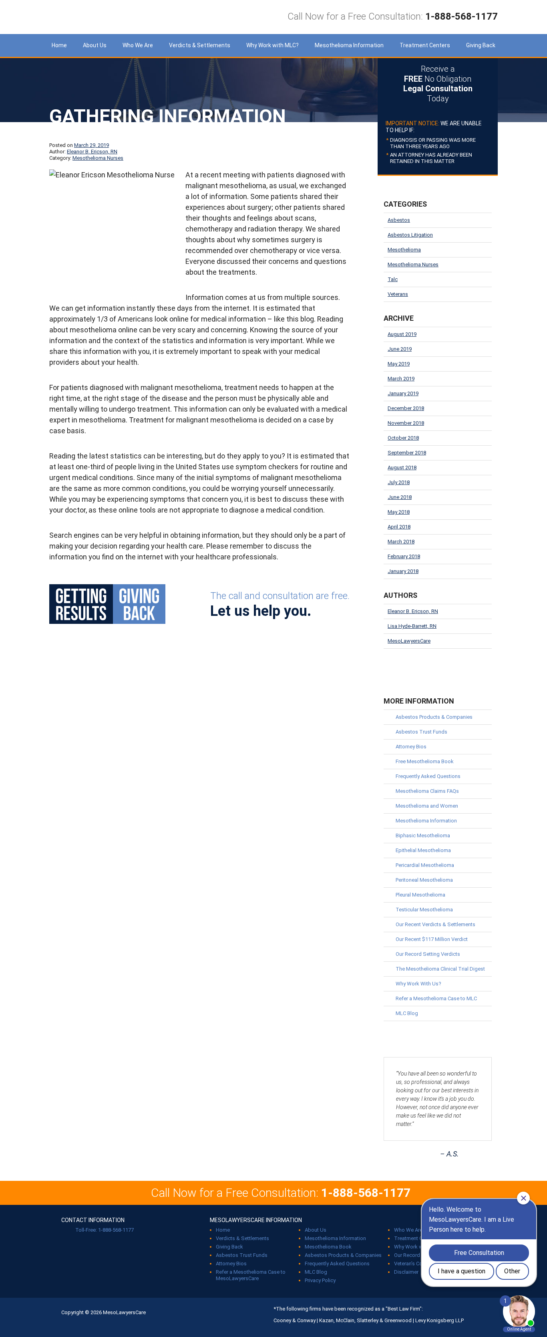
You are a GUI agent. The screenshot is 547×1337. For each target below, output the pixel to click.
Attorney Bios (411, 747)
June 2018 (400, 497)
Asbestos (399, 220)
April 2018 (399, 527)
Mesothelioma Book (328, 1247)
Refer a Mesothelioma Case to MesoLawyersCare (251, 1275)
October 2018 (403, 438)
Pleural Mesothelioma (420, 895)
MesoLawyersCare (109, 17)
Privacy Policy (320, 1280)
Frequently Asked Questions (428, 776)
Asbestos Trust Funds (421, 732)
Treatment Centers (425, 45)
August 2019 (402, 334)
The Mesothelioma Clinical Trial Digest (440, 969)
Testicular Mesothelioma (424, 910)
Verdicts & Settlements (199, 45)
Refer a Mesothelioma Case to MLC (436, 998)
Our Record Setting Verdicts (428, 954)
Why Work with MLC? (272, 45)
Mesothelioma (404, 250)
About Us (95, 45)
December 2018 (406, 408)
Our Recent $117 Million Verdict (432, 939)
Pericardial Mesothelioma (425, 865)
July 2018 (399, 482)
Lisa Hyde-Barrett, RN (412, 626)
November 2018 (406, 423)
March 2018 (401, 542)
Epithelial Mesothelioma (423, 850)
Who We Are (138, 45)
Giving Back (480, 45)
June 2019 (400, 349)
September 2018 (407, 453)
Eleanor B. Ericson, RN (92, 152)
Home (59, 45)
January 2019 (403, 393)
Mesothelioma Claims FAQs (427, 791)
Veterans (398, 294)
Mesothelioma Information (349, 45)
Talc (393, 279)
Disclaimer (406, 1272)
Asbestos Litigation (410, 235)
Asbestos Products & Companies (434, 717)
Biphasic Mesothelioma (423, 835)
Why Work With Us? (418, 984)
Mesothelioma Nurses (97, 158)
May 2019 (399, 364)
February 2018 (404, 556)
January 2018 (403, 571)
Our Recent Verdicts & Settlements (435, 924)
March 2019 (401, 379)
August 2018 (402, 467)
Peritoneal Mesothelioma (424, 880)
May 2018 (399, 512)
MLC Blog (407, 1013)
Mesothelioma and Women (427, 806)
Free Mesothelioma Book (425, 761)
